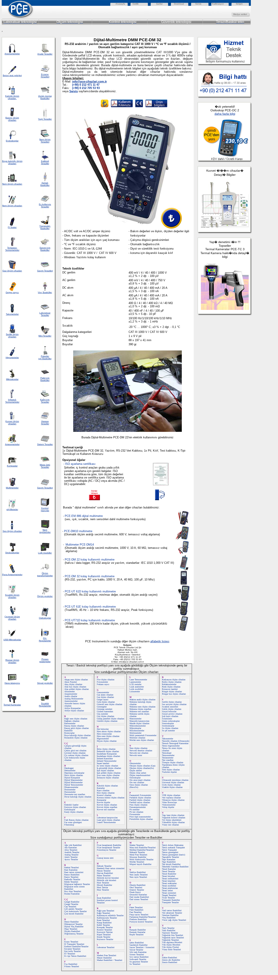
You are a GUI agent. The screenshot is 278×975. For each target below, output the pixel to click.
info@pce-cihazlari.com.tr (89, 81)
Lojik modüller (45, 553)
